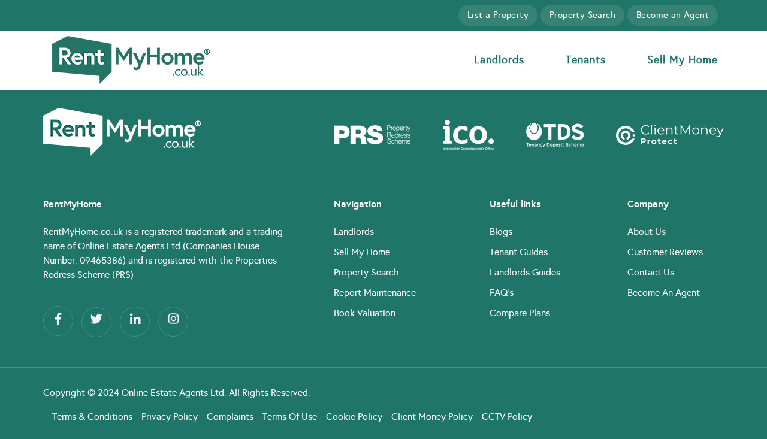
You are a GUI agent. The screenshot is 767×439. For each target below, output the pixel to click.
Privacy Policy (169, 416)
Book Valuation (364, 313)
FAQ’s (502, 292)
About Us (646, 231)
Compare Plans (520, 313)
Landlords (499, 59)
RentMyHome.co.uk (83, 231)
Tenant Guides (519, 252)
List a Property (498, 15)
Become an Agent (672, 15)
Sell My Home (682, 59)
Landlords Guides (525, 272)
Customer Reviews (665, 252)
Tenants (586, 59)
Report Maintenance (375, 292)
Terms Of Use (289, 416)
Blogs (501, 231)
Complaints (230, 416)
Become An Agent (663, 292)
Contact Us (650, 272)
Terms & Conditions (92, 416)
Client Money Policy (432, 416)
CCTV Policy (507, 416)
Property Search (582, 15)
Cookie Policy (354, 416)
